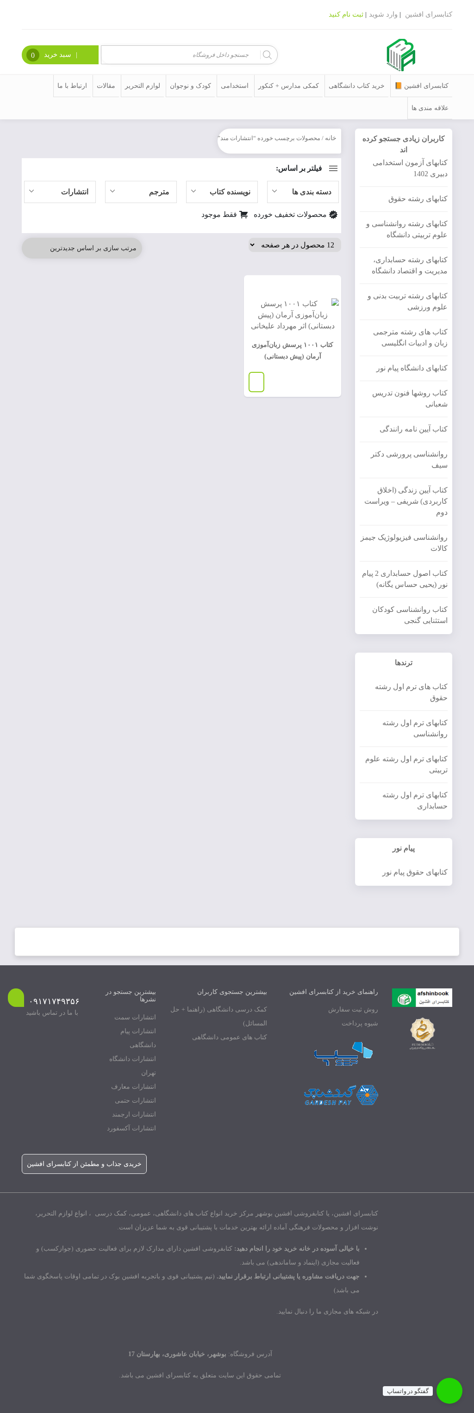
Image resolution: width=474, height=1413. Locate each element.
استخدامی (235, 85)
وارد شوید (383, 14)
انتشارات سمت (135, 1017)
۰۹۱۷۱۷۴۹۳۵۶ (54, 1001)
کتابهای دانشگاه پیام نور (412, 368)
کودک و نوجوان (190, 85)
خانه (331, 138)
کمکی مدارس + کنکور (288, 85)
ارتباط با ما (72, 85)
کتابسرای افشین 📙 (421, 85)
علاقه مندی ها (430, 108)
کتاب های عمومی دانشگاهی (229, 1037)
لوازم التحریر (142, 85)
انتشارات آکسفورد (131, 1128)
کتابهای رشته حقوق (418, 199)
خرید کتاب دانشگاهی (357, 85)
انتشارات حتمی (135, 1100)
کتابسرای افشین (428, 14)
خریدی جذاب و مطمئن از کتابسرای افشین (84, 1163)
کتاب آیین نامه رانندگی (414, 429)
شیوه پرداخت (360, 1023)
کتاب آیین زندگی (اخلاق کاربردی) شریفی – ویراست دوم (406, 501)
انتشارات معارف (133, 1086)
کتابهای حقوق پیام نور (415, 872)
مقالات (106, 85)
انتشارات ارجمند (134, 1114)
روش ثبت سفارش (353, 1009)
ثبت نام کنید (346, 14)
